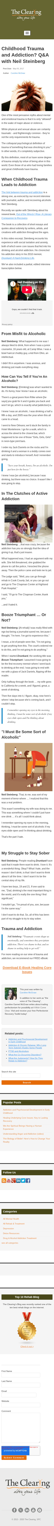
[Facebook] (14, 1510)
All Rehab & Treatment (13, 1223)
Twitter (11, 1019)
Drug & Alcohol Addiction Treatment (19, 1238)
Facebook (6, 1019)
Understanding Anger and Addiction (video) (23, 1134)
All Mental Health (11, 1219)
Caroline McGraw (18, 73)
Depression (8, 1228)
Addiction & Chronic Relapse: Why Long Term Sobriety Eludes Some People (27, 1046)
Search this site (9, 1071)
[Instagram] (39, 1510)
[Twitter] (20, 1510)
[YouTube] (33, 1510)
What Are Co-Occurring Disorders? (24, 1054)
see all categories (10, 1243)
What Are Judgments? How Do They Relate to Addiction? (25, 1059)
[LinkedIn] (27, 1510)
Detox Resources (11, 1233)
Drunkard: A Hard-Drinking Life (18, 258)
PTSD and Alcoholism (18, 1051)
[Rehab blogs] (27, 1328)
